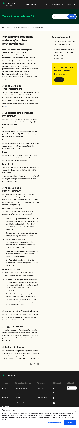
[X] (54, 393)
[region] (39, 417)
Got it (70, 422)
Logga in (17, 397)
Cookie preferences (54, 422)
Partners (5, 397)
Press (4, 402)
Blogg (4, 388)
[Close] (76, 411)
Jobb (4, 393)
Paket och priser (42, 397)
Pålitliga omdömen (21, 388)
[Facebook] (54, 388)
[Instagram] (54, 398)
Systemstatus (41, 402)
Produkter (40, 388)
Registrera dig (19, 402)
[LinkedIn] (54, 403)
